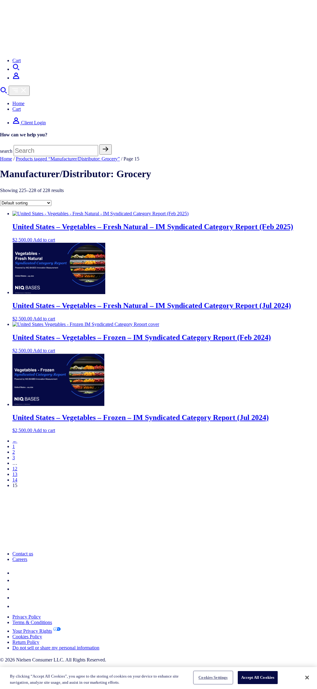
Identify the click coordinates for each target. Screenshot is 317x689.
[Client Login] (16, 77)
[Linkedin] (16, 573)
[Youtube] (16, 606)
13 (14, 474)
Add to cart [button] (44, 239)
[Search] (16, 69)
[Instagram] (16, 597)
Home (18, 103)
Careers (19, 559)
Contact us (22, 553)
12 (14, 468)
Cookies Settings (213, 677)
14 (14, 479)
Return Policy (25, 642)
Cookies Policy (27, 636)
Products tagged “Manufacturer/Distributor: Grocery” (68, 158)
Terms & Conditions (32, 622)
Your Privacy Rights (32, 631)
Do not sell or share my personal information (55, 647)
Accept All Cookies (257, 677)
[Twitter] (15, 580)
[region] (158, 678)
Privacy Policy (26, 616)
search (6, 151)
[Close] (307, 677)
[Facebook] (16, 589)
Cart (16, 60)
